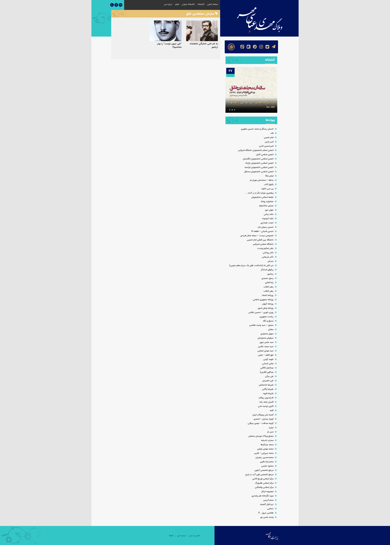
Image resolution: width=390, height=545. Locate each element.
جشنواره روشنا (267, 201)
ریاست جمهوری (266, 316)
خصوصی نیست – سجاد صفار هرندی (256, 235)
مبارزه (271, 427)
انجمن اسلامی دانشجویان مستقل (258, 171)
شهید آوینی (268, 359)
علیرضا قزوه (268, 393)
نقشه (171, 535)
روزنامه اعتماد (267, 295)
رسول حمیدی (267, 278)
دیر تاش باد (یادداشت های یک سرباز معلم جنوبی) (251, 265)
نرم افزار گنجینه (266, 504)
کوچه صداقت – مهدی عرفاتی (260, 423)
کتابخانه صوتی (188, 4)
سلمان (270, 329)
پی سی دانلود (267, 188)
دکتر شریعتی (267, 257)
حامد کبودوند (267, 218)
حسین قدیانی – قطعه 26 (262, 231)
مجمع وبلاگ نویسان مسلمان (260, 436)
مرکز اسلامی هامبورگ (264, 483)
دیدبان (270, 261)
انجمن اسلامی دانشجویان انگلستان (258, 158)
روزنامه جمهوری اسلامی (263, 299)
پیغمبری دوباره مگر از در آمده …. (259, 193)
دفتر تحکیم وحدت (265, 248)
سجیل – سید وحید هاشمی (261, 325)
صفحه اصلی (212, 4)
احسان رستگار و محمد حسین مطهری (257, 129)
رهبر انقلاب (268, 286)
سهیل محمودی (267, 333)
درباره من (168, 4)
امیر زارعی (269, 141)
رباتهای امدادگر (267, 269)
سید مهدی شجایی (265, 350)
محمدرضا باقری (266, 461)
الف (271, 133)
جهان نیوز (269, 210)
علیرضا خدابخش (266, 385)
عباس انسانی (267, 363)
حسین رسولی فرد (265, 227)
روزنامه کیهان (267, 303)
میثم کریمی (268, 500)
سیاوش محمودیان (265, 338)
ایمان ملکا (269, 176)
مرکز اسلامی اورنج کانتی (262, 478)
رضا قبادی (269, 282)
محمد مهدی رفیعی (265, 449)
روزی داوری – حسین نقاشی (260, 312)
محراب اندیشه (267, 440)
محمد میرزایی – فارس (263, 453)
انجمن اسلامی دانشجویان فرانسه (259, 167)
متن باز (270, 431)
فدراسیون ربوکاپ (266, 397)
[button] (234, 110)
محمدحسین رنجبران (264, 457)
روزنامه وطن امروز (265, 308)
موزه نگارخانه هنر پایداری (262, 495)
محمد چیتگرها (267, 444)
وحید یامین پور (266, 517)
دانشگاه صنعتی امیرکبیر (263, 244)
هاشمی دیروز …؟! (265, 513)
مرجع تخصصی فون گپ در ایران (259, 474)
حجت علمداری (267, 222)
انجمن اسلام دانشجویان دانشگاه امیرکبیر (255, 150)
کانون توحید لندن (265, 406)
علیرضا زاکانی (267, 389)
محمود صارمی (267, 466)
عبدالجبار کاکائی (266, 367)
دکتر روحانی (268, 252)
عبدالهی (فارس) (266, 372)
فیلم (177, 4)
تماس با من (195, 535)
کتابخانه (200, 4)
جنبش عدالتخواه (266, 205)
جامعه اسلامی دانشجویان (262, 197)
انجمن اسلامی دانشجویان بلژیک (259, 163)
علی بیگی (269, 376)
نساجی (270, 508)
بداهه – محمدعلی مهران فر (261, 180)
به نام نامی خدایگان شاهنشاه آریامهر (204, 45)
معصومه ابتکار (267, 491)
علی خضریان (267, 380)
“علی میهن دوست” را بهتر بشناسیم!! (169, 45)
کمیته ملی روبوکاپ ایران (262, 414)
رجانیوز (270, 274)
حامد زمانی (268, 214)
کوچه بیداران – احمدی (263, 419)
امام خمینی (268, 137)
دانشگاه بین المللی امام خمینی (260, 239)
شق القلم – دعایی (265, 355)
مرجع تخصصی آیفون (264, 470)
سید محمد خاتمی (265, 346)
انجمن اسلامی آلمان (264, 154)
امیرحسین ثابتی (266, 146)
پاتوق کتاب (268, 184)
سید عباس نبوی (266, 342)
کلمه (271, 410)
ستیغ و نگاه (268, 321)
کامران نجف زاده (266, 402)
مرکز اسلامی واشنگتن (264, 487)
